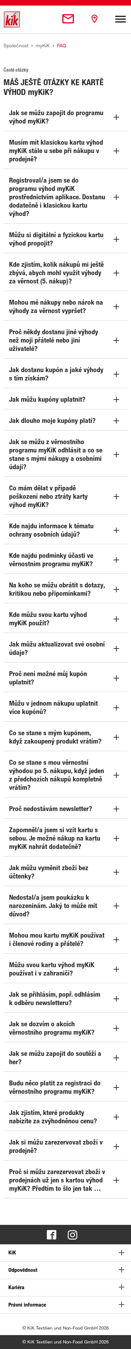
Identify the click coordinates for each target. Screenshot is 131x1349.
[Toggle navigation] (121, 19)
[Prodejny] (94, 19)
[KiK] (11, 19)
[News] (68, 19)
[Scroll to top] (119, 1337)
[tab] (65, 1252)
